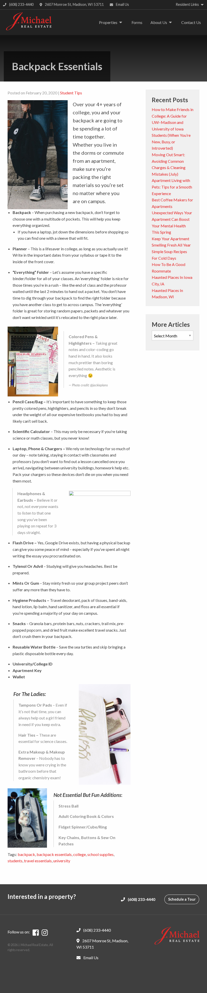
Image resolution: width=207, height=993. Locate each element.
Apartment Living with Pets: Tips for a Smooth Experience (172, 187)
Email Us (122, 4)
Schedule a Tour (182, 899)
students (15, 860)
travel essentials (38, 860)
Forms (137, 22)
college (79, 854)
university (61, 860)
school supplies (100, 854)
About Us (158, 22)
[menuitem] (109, 22)
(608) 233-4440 (21, 4)
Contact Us (191, 22)
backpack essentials (54, 854)
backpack (26, 854)
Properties (108, 22)
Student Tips (71, 92)
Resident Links (187, 4)
